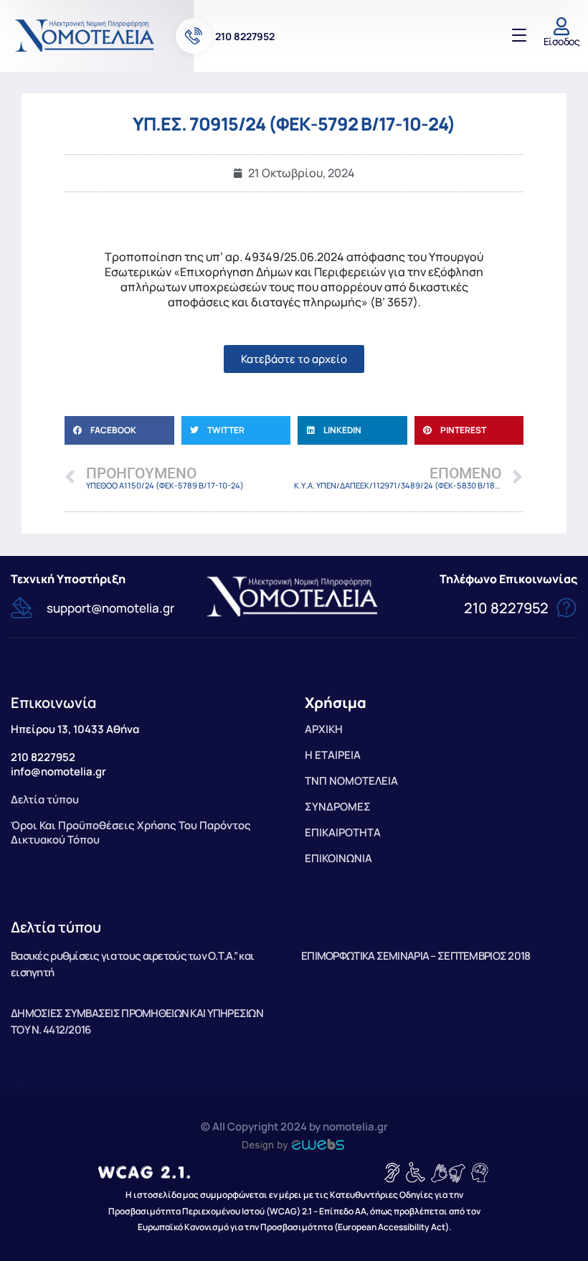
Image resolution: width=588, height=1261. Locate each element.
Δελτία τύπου (56, 927)
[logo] (86, 35)
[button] (119, 430)
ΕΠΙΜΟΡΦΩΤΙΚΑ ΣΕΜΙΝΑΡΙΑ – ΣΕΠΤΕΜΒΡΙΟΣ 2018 (415, 955)
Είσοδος (561, 41)
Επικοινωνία (53, 702)
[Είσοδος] (562, 26)
